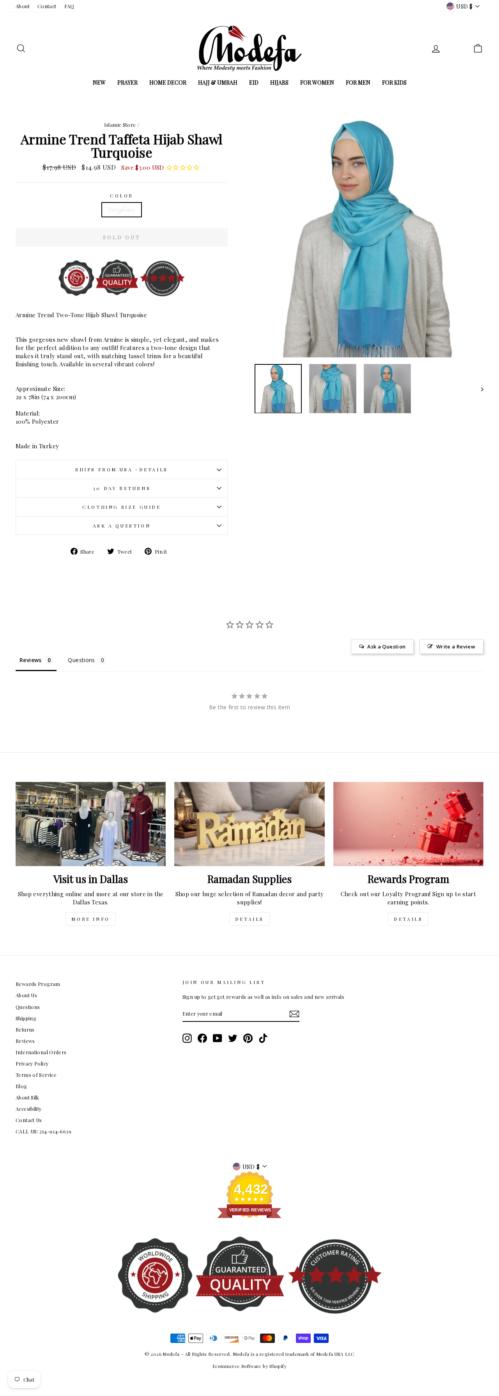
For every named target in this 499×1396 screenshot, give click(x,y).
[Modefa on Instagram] (187, 1038)
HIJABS (279, 82)
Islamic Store (120, 124)
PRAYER (127, 82)
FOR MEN (358, 82)
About (23, 6)
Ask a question (121, 525)
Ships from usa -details (121, 469)
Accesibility (29, 1108)
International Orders (41, 1052)
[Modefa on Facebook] (202, 1038)
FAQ (69, 6)
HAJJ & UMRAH (217, 82)
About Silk (27, 1097)
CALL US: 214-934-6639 (43, 1131)
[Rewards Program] (408, 824)
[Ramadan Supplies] (249, 824)
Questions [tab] (81, 660)
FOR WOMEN (317, 82)
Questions (28, 1006)
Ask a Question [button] (386, 646)
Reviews (25, 1040)
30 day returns (121, 488)
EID (253, 82)
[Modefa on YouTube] (217, 1038)
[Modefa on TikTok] (263, 1038)
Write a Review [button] (455, 646)
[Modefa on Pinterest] (248, 1038)
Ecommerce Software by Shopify (249, 1366)
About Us (26, 995)
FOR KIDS (394, 82)
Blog (21, 1086)
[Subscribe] (294, 1014)
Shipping (26, 1018)
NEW (99, 82)
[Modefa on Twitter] (232, 1038)
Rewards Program (38, 983)
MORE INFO (90, 919)
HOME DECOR (167, 82)
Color (121, 195)
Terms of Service (36, 1074)
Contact (47, 6)
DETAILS (249, 919)
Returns (25, 1029)
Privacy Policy (32, 1063)
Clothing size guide (121, 507)
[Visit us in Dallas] (91, 824)
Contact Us (29, 1120)
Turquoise (121, 209)
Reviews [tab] (30, 660)
